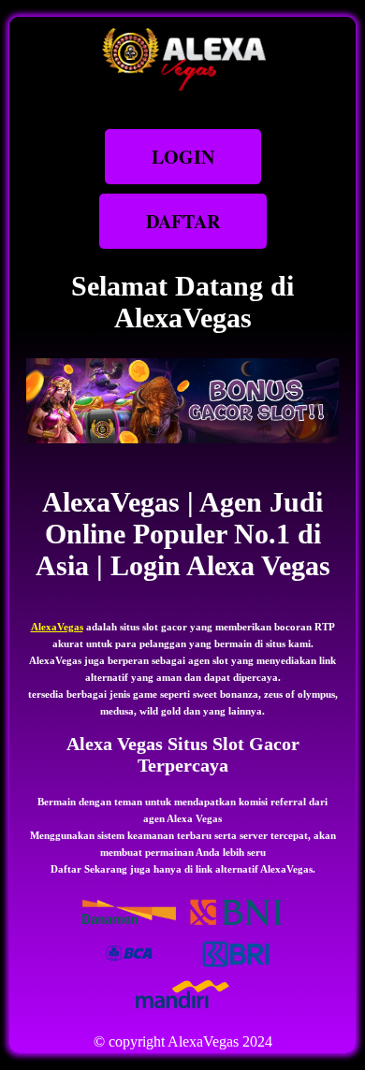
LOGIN (183, 156)
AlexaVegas (57, 626)
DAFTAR (183, 221)
